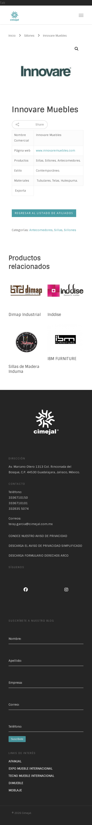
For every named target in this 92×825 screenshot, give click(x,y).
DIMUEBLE (16, 783)
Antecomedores (41, 230)
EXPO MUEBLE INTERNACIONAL (30, 768)
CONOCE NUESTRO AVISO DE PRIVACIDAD (38, 536)
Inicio (12, 36)
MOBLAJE (15, 790)
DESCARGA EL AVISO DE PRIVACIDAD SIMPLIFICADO (45, 546)
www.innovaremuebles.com (55, 150)
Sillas (58, 230)
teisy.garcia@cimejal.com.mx (31, 524)
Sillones (29, 36)
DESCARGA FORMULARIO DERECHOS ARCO (38, 555)
